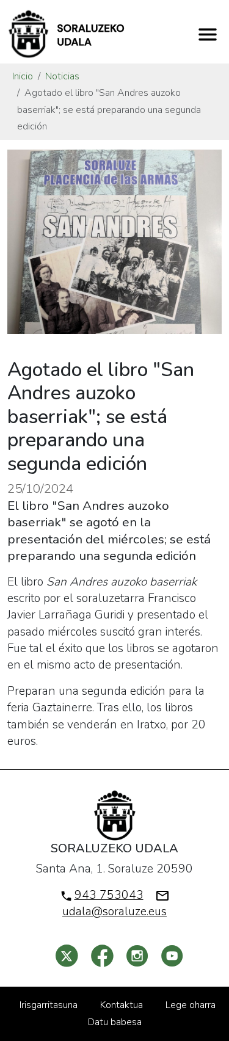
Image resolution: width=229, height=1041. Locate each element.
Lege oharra (190, 1005)
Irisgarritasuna (49, 1005)
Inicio (22, 76)
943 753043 (109, 895)
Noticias (62, 76)
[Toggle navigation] (207, 34)
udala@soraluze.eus (114, 911)
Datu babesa (115, 1022)
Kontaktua (121, 1005)
